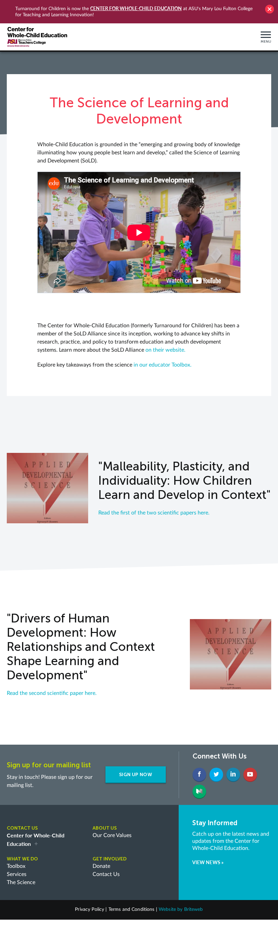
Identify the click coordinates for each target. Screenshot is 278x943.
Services (16, 874)
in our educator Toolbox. (163, 365)
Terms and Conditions (131, 909)
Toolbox (16, 866)
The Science (21, 882)
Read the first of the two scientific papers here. (154, 513)
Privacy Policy (89, 909)
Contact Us (106, 874)
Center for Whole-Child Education (136, 8)
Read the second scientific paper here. (52, 693)
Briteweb (193, 909)
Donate (101, 866)
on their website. (165, 350)
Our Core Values (112, 835)
